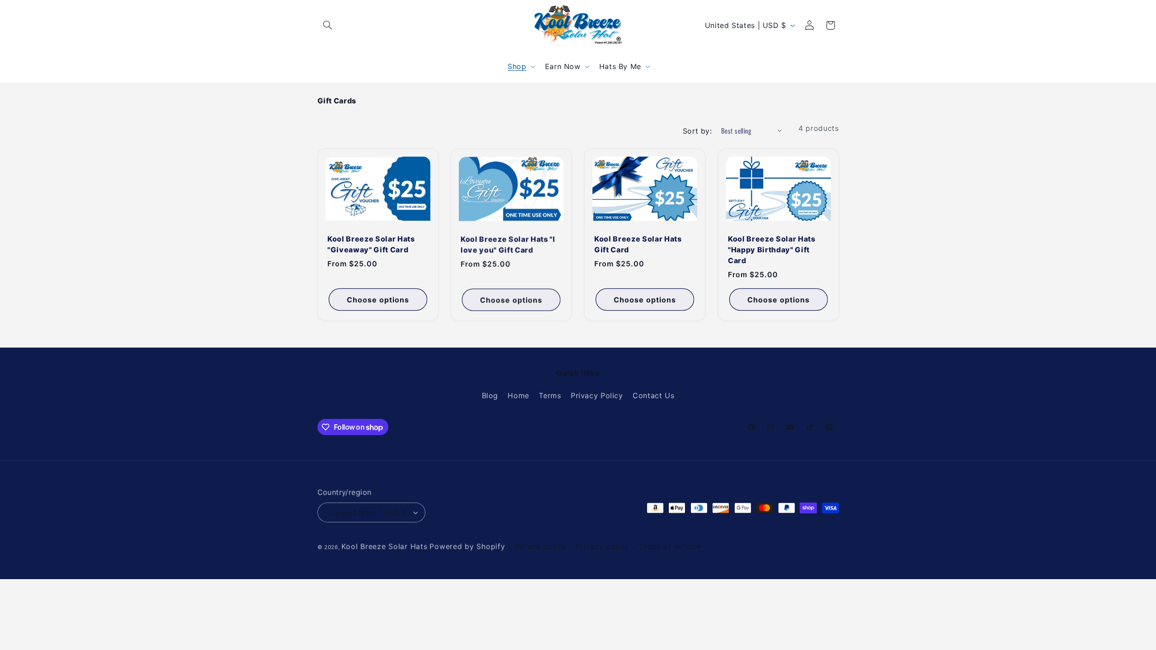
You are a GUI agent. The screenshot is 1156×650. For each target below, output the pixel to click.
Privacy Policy (597, 395)
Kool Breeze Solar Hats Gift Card (638, 244)
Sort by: (697, 130)
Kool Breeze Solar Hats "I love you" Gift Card (508, 244)
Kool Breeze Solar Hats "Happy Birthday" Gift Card (772, 249)
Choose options (377, 299)
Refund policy (540, 546)
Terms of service (670, 546)
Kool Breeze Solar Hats (384, 546)
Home (518, 395)
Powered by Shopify (467, 546)
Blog (490, 395)
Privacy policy (602, 546)
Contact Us (653, 395)
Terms (550, 395)
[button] (327, 25)
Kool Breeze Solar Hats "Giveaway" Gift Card (371, 244)
